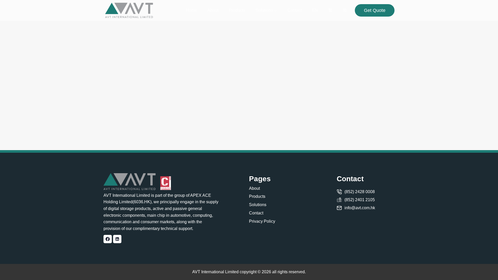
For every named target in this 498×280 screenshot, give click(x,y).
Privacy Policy (262, 221)
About (213, 10)
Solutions (257, 204)
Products (237, 10)
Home (191, 10)
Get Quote (374, 10)
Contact (294, 10)
